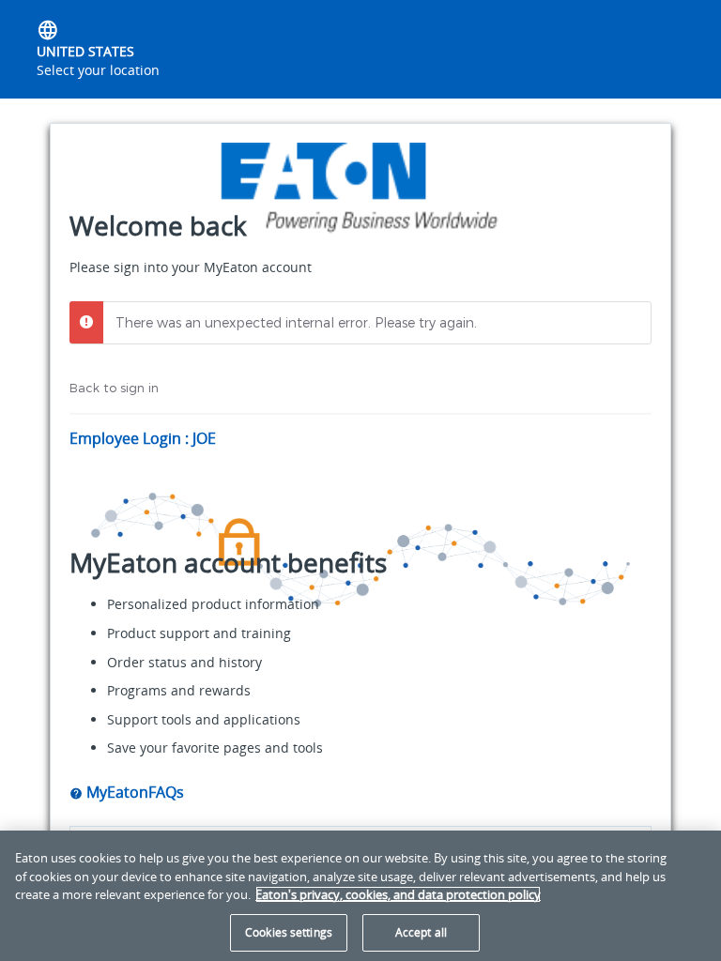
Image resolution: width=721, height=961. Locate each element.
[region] (360, 896)
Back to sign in (114, 387)
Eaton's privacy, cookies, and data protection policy (398, 894)
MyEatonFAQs (133, 792)
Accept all (421, 932)
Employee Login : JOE (142, 438)
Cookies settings (288, 932)
